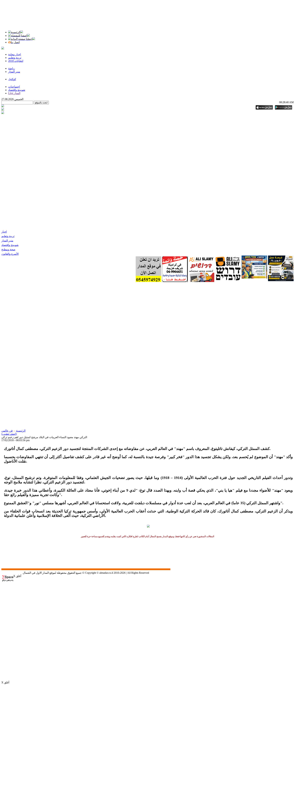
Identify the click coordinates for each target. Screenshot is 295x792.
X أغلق (17, 576)
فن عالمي (7, 430)
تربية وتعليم (7, 236)
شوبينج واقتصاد (9, 245)
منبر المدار (7, 240)
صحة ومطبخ (8, 249)
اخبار (4, 231)
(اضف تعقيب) (9, 433)
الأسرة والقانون (10, 253)
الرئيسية (20, 430)
